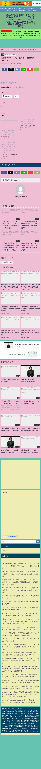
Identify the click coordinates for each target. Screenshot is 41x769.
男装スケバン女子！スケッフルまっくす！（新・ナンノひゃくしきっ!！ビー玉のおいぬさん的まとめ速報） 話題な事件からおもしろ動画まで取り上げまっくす (20, 621)
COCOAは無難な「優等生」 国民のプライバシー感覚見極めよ (27, 121)
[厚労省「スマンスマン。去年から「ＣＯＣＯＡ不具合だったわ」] (9, 123)
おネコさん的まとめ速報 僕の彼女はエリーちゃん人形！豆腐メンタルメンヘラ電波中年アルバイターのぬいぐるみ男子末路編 (20, 566)
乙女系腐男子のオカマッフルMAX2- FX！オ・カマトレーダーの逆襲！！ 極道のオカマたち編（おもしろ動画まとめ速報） (20, 574)
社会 (3, 54)
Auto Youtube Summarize (18, 87)
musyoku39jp (20, 196)
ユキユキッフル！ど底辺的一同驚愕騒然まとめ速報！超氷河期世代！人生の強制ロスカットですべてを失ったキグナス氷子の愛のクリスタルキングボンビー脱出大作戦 (20, 694)
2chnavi (4, 492)
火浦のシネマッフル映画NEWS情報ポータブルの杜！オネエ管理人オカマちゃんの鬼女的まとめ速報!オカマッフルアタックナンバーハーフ (20, 647)
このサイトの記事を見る (9, 83)
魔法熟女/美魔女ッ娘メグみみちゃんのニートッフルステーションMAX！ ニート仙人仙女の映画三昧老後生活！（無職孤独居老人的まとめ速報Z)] (20, 582)
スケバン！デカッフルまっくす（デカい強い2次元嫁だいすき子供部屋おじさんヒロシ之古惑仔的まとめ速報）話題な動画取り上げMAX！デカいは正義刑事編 (20, 669)
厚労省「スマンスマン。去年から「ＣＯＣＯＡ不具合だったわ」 (9, 132)
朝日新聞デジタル (11, 54)
